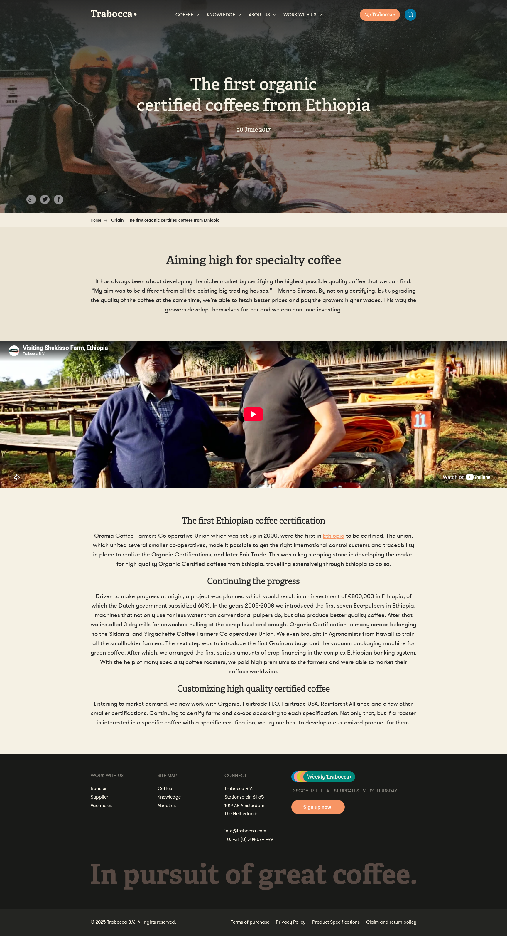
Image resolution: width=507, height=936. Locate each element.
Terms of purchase (250, 922)
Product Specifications (336, 922)
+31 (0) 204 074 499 (252, 839)
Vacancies (101, 805)
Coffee (184, 14)
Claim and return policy (391, 922)
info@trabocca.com (245, 831)
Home (96, 220)
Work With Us (299, 14)
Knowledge (221, 14)
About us (259, 14)
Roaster (99, 788)
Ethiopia (333, 536)
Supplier (99, 797)
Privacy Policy (291, 922)
